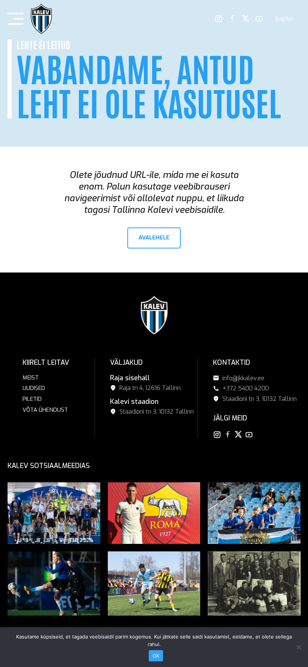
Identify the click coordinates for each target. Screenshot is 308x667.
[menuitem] (284, 19)
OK (156, 656)
